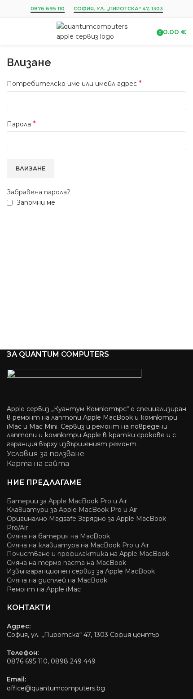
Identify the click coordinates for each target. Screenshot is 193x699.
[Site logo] (97, 31)
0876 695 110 (48, 9)
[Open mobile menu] (10, 31)
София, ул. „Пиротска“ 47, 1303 (118, 9)
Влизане (30, 168)
